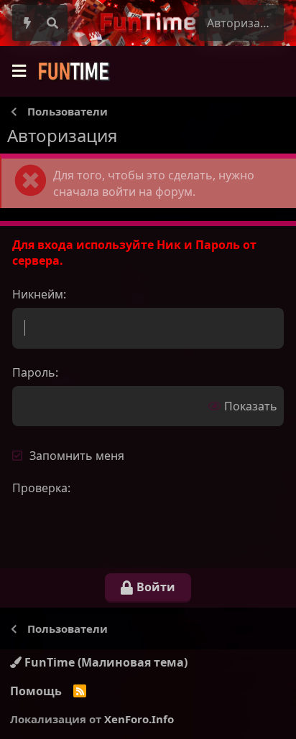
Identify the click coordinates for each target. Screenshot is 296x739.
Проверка (40, 488)
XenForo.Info (139, 719)
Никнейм (37, 294)
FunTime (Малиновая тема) (105, 662)
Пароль (33, 372)
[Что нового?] (27, 23)
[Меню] (18, 71)
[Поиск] (52, 23)
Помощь (36, 691)
